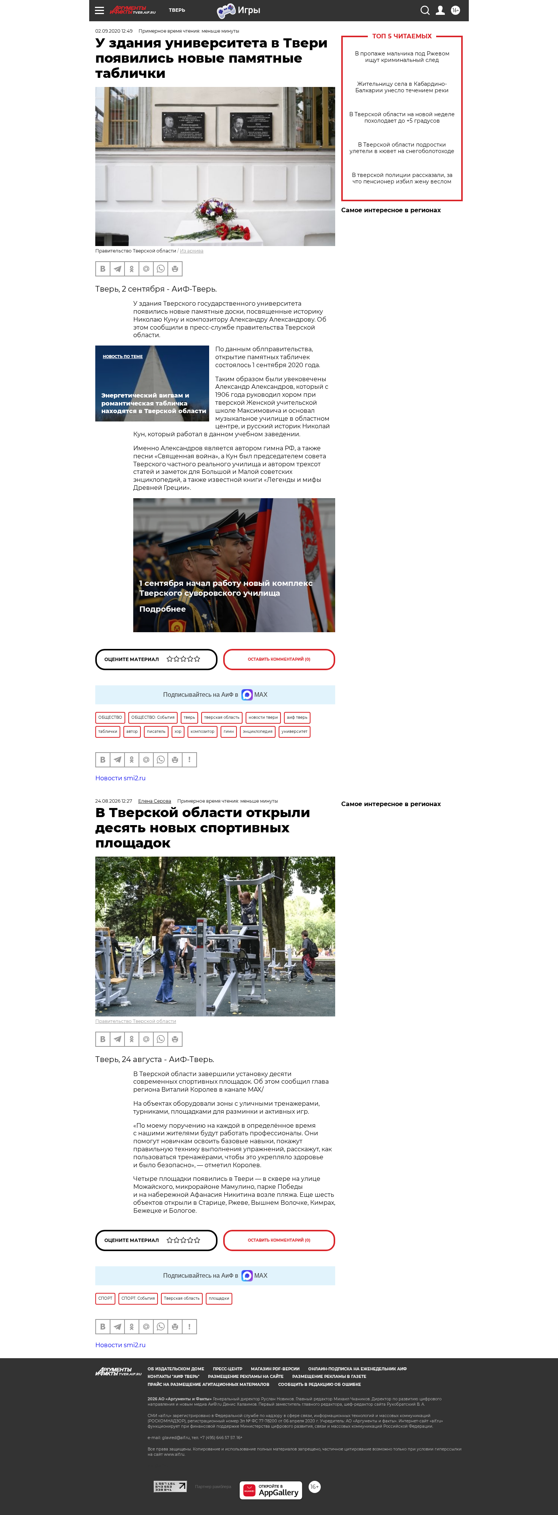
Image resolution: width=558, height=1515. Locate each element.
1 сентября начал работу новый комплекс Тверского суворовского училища (226, 588)
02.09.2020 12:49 (113, 31)
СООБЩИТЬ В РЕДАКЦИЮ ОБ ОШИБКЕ (319, 1384)
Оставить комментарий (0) (279, 659)
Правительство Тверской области (135, 1021)
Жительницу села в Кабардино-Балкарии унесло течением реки (402, 87)
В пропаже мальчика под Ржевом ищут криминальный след (402, 56)
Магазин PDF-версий (275, 1369)
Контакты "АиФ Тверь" (173, 1376)
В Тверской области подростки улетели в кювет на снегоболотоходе (402, 148)
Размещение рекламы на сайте (246, 1376)
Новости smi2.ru (120, 778)
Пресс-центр (227, 1369)
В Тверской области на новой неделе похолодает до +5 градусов (402, 117)
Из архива (191, 251)
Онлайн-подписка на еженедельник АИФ (357, 1369)
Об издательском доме (176, 1369)
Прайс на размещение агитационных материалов (209, 1384)
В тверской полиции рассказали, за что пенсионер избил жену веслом (402, 178)
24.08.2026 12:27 (113, 801)
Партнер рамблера (213, 1486)
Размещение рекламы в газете (329, 1376)
